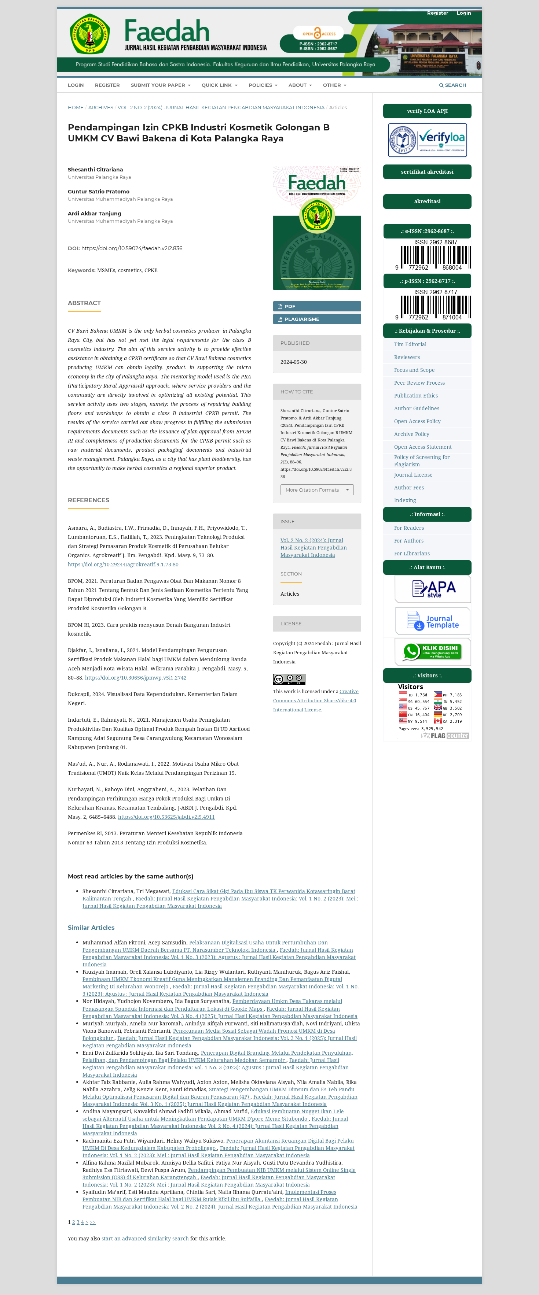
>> (93, 1221)
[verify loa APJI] (427, 156)
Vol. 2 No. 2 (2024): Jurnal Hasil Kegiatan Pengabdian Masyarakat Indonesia (221, 107)
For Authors (408, 540)
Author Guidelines (416, 408)
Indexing (405, 500)
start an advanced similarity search (145, 1238)
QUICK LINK (217, 85)
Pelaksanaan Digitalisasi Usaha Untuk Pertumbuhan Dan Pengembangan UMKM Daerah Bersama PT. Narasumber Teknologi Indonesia (205, 946)
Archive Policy (411, 433)
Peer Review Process (419, 382)
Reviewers (407, 357)
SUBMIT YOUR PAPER (159, 85)
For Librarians (412, 553)
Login (76, 85)
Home (76, 107)
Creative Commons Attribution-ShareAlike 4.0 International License (316, 700)
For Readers (409, 527)
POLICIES (261, 85)
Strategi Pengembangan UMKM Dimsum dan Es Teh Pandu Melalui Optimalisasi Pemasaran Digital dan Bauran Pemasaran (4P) (218, 1093)
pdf (289, 306)
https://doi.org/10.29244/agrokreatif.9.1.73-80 (123, 564)
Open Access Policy (417, 421)
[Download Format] (433, 600)
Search (455, 85)
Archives (100, 107)
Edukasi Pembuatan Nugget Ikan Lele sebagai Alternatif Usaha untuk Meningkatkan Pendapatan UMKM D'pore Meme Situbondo (213, 1115)
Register (107, 85)
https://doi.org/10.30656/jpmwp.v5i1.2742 (136, 677)
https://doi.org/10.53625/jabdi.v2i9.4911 (166, 816)
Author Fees (409, 487)
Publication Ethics (416, 395)
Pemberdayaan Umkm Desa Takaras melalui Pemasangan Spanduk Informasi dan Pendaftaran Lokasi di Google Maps (212, 1005)
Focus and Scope (414, 369)
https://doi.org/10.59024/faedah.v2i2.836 (132, 248)
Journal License (413, 474)
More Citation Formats (312, 490)
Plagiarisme (301, 319)
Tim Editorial (410, 344)
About (298, 85)
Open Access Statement (423, 446)
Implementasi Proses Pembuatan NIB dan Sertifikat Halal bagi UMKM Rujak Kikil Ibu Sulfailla (209, 1195)
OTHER (332, 85)
